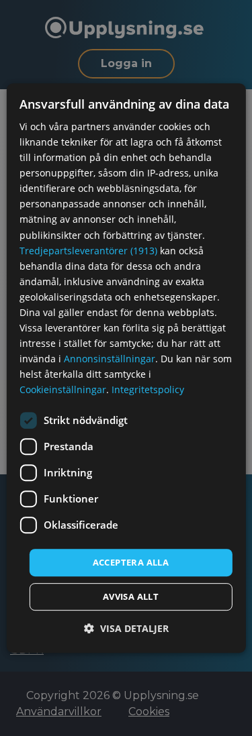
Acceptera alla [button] (131, 562)
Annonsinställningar (109, 358)
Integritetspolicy (148, 390)
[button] (126, 628)
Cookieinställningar (62, 390)
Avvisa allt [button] (131, 596)
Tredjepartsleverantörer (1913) (88, 250)
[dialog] (125, 368)
